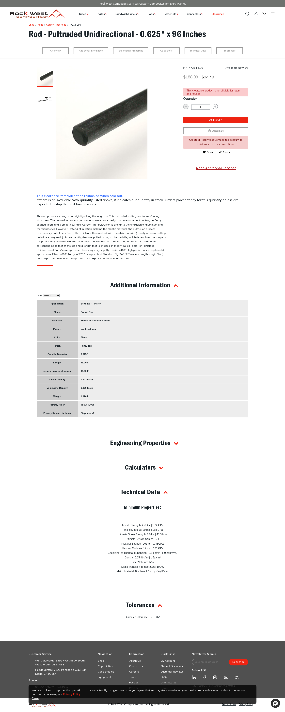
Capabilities (105, 666)
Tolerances (230, 51)
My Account (167, 661)
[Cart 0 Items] (266, 14)
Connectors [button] (194, 14)
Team (132, 677)
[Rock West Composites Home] (37, 16)
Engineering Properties (130, 51)
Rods (40, 25)
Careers (134, 672)
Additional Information (91, 51)
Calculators (166, 51)
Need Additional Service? (216, 168)
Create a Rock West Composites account (214, 140)
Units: (40, 295)
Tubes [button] (83, 14)
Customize (218, 130)
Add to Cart (215, 120)
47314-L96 (75, 25)
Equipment (104, 677)
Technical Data (198, 51)
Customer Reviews (172, 672)
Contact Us (136, 666)
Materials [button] (170, 14)
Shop (31, 25)
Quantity (190, 99)
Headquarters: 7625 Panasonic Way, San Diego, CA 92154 (60, 672)
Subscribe (238, 662)
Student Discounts (171, 666)
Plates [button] (101, 14)
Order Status (168, 682)
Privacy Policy (246, 704)
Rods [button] (150, 14)
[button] (256, 17)
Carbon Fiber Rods (56, 25)
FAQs (163, 677)
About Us (135, 661)
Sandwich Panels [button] (126, 14)
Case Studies (106, 672)
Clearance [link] (217, 14)
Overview (55, 51)
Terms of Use (229, 704)
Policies (133, 682)
